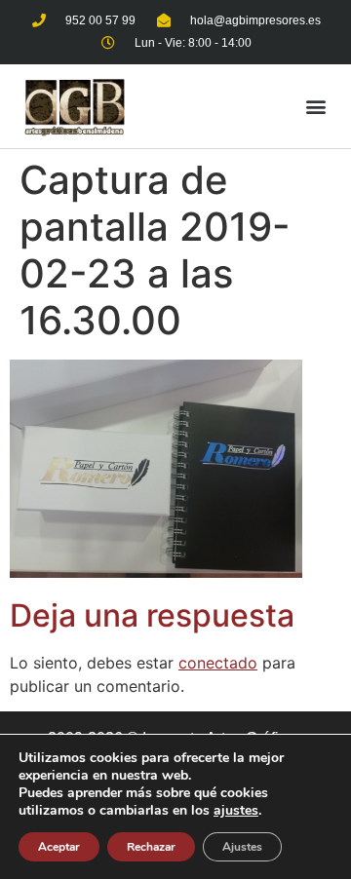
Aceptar (59, 847)
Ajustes (242, 847)
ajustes (236, 811)
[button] (315, 106)
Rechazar (151, 847)
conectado (217, 662)
